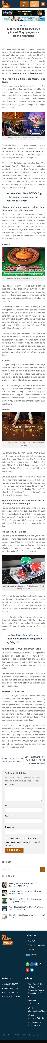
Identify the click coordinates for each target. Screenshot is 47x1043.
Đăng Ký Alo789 (11, 984)
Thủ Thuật (23, 25)
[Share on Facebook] (32, 964)
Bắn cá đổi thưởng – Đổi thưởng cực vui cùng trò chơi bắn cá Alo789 (23, 197)
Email (8, 816)
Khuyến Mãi (12, 997)
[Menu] (43, 4)
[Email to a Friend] (41, 964)
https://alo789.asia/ (36, 1018)
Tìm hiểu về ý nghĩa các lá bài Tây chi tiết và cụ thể (27, 916)
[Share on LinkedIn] (32, 970)
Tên (7, 805)
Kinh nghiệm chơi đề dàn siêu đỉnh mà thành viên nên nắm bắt (24, 884)
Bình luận (9, 785)
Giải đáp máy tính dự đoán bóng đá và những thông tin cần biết (25, 900)
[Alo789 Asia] (9, 4)
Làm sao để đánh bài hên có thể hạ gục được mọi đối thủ (25, 892)
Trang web (9, 827)
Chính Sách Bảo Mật (36, 945)
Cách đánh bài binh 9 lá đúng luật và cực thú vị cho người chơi (26, 908)
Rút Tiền (11, 992)
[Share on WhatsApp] (28, 964)
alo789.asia (35, 1025)
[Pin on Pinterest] (28, 970)
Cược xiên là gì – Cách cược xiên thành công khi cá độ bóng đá (23, 639)
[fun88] (23, 18)
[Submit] (42, 869)
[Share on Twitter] (36, 964)
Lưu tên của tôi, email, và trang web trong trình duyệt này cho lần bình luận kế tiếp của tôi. (22, 841)
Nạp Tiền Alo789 (11, 988)
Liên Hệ (31, 949)
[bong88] (23, 12)
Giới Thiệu (32, 941)
